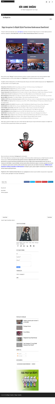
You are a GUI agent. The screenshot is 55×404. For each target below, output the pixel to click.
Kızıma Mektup (26, 332)
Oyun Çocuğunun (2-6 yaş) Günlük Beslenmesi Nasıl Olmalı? (30, 344)
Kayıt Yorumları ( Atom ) (9, 220)
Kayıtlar (20, 353)
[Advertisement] (16, 23)
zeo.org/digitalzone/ (26, 171)
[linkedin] (27, 246)
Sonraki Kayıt (5, 217)
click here (22, 244)
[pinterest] (33, 246)
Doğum (33, 363)
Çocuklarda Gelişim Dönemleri (23, 363)
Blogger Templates (18, 395)
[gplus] (24, 246)
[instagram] (46, 2)
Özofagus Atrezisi (27, 326)
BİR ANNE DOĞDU (27, 7)
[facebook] (52, 2)
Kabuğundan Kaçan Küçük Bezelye (30, 338)
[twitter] (49, 2)
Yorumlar (20, 356)
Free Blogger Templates (9, 395)
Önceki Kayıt (50, 217)
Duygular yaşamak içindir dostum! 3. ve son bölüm (30, 321)
